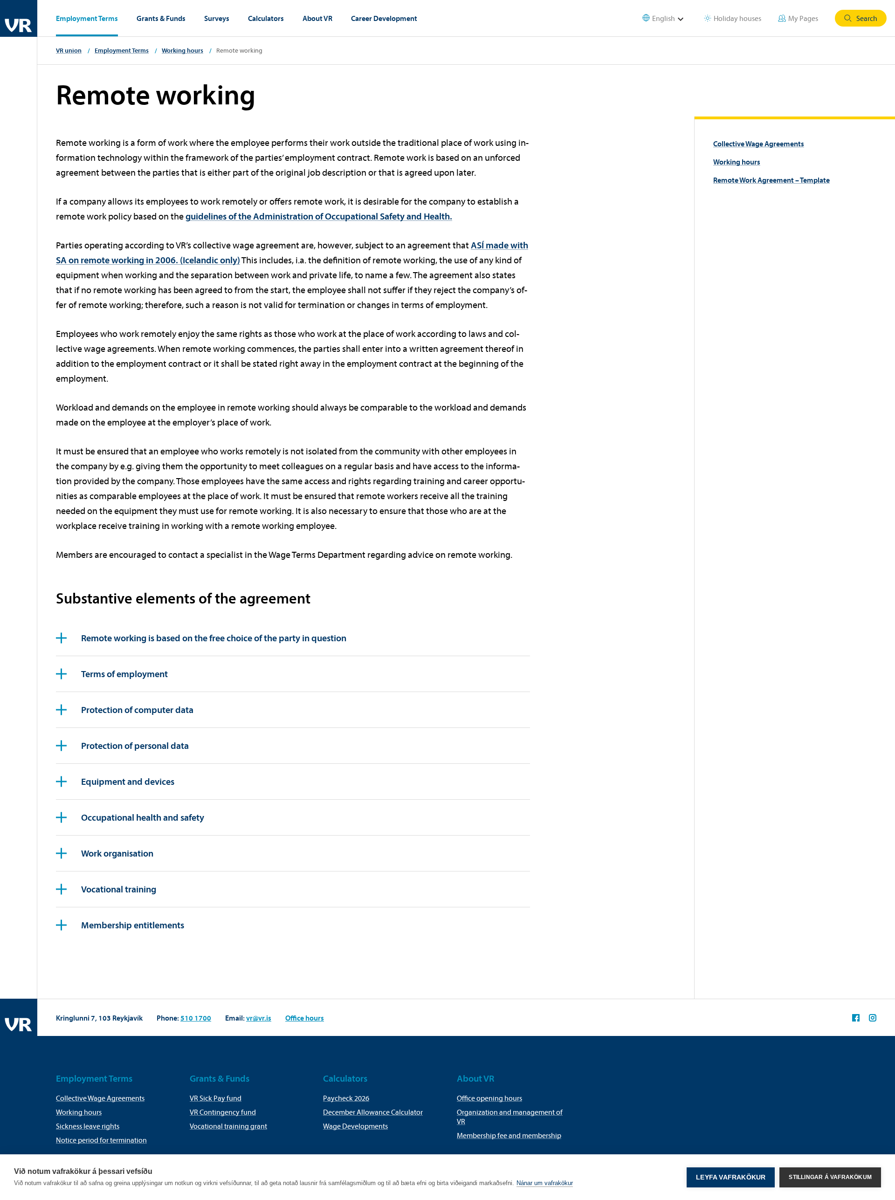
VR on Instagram (872, 1018)
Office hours (304, 1017)
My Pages (803, 18)
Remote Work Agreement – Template (771, 180)
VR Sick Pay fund (215, 1098)
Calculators (266, 18)
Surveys (216, 18)
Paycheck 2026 (346, 1098)
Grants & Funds (161, 18)
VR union (69, 50)
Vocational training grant (228, 1126)
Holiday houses (737, 18)
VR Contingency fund (223, 1112)
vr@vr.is (258, 1017)
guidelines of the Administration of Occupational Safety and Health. (319, 216)
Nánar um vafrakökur (544, 1182)
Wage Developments (355, 1126)
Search (866, 18)
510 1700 (195, 1017)
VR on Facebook (856, 1018)
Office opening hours (489, 1098)
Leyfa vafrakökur (730, 1177)
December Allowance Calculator (373, 1112)
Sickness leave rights (87, 1126)
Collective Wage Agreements (758, 143)
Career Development (384, 18)
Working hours (182, 50)
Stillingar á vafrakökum (830, 1177)
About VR (317, 18)
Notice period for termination (101, 1140)
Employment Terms (87, 18)
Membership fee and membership (509, 1135)
